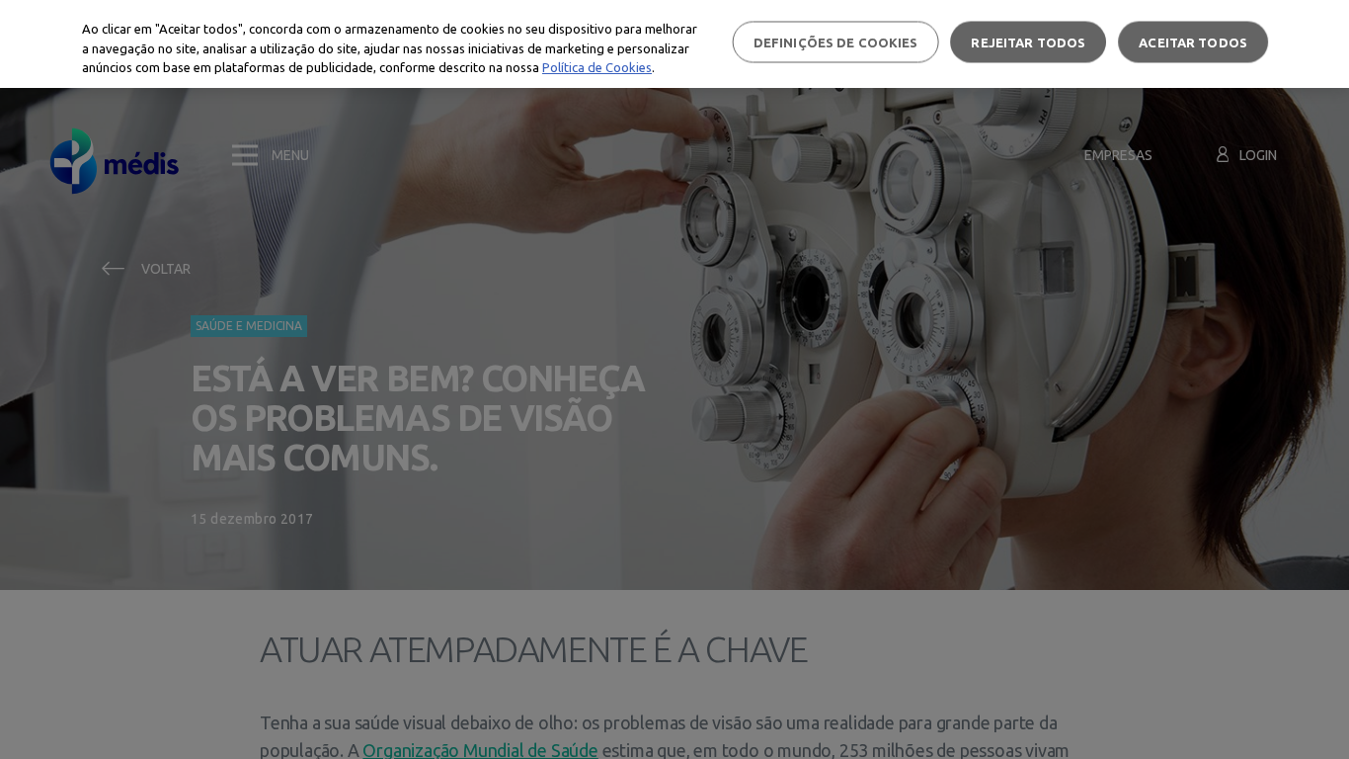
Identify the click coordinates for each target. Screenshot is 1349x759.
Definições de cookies (836, 41)
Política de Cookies (597, 67)
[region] (674, 44)
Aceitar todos (1193, 41)
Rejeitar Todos (1028, 41)
